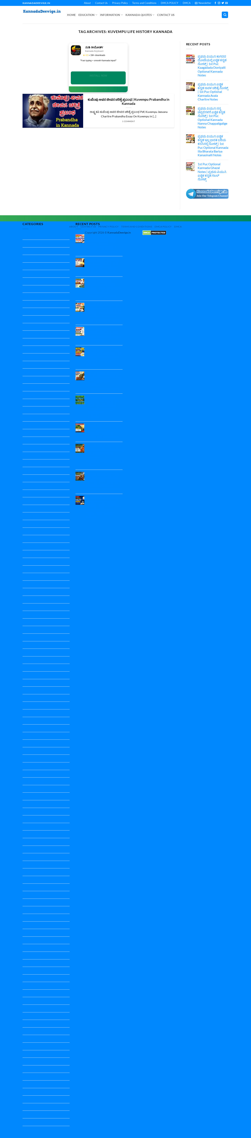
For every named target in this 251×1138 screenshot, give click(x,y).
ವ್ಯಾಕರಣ (28, 1122)
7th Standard (31, 342)
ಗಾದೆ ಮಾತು (29, 1069)
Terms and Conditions (144, 3)
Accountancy (31, 380)
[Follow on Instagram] (219, 3)
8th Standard (31, 357)
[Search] (225, 15)
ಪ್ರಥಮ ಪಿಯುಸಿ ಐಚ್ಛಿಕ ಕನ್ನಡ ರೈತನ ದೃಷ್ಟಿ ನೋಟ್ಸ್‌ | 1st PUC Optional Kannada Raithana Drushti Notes (104, 431)
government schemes (37, 486)
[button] (203, 3)
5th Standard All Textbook (40, 319)
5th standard (31, 311)
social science (32, 970)
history (27, 531)
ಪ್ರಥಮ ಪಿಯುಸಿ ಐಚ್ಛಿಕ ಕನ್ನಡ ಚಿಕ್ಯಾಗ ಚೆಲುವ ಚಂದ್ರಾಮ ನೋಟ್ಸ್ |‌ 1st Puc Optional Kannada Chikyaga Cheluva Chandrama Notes (104, 507)
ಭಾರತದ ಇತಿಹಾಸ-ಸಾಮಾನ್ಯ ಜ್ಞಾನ (42, 1092)
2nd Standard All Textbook (40, 289)
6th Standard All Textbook (40, 334)
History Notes (32, 539)
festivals (28, 478)
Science (28, 917)
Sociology (29, 985)
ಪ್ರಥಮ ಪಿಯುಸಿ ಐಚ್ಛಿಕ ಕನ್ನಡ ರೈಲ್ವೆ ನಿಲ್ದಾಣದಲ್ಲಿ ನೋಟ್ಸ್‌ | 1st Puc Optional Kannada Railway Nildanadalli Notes (104, 356)
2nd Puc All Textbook (37, 281)
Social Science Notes (36, 978)
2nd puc (28, 274)
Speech (27, 1001)
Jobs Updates (32, 554)
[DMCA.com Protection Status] (154, 232)
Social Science (32, 955)
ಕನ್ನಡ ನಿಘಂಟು (31, 1054)
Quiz (26, 902)
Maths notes (31, 743)
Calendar (29, 395)
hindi (26, 501)
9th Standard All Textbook (40, 372)
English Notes (32, 448)
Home (71, 14)
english (27, 433)
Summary (29, 1008)
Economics (30, 402)
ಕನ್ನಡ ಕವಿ (28, 1046)
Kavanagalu (30, 721)
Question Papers (34, 895)
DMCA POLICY (169, 3)
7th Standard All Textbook (40, 349)
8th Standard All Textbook (40, 365)
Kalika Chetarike (34, 561)
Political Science (33, 789)
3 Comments (98, 417)
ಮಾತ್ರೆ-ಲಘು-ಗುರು (33, 1107)
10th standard (32, 243)
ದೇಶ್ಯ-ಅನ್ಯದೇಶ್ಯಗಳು (34, 1084)
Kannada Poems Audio (38, 705)
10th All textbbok (34, 236)
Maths (27, 736)
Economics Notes (34, 410)
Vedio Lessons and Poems (40, 1016)
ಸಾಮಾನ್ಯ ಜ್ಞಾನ (31, 1130)
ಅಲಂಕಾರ (28, 1031)
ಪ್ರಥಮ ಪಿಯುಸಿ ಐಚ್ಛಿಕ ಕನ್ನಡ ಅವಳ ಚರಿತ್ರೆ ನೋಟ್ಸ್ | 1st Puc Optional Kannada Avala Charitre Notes (213, 91)
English (27, 418)
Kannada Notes (33, 630)
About (87, 3)
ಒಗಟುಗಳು (29, 1038)
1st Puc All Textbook (36, 258)
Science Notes (32, 932)
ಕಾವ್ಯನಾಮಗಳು (31, 1061)
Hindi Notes (31, 516)
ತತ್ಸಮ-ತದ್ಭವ (30, 1076)
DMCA (187, 3)
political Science (33, 781)
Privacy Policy (120, 3)
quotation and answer (37, 910)
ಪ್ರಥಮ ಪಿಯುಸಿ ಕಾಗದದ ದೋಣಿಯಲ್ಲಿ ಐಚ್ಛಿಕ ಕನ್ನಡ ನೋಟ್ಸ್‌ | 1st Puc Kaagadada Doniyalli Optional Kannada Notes (212, 65)
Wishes (28, 1023)
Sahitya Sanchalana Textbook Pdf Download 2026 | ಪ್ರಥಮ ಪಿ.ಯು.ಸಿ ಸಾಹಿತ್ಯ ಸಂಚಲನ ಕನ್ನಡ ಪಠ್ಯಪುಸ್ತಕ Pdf (103, 405)
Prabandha (30, 796)
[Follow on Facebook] (215, 3)
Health (27, 493)
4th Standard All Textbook (40, 304)
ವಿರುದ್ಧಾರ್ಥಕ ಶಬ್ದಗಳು (35, 1114)
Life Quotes (30, 728)
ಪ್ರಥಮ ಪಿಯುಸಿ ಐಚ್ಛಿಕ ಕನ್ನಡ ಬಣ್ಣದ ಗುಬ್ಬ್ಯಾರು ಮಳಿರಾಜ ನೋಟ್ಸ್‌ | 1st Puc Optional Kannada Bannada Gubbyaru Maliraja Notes (104, 481)
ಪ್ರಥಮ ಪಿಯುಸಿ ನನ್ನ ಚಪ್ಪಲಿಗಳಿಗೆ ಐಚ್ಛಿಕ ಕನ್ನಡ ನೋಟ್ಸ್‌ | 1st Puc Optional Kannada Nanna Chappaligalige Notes (212, 117)
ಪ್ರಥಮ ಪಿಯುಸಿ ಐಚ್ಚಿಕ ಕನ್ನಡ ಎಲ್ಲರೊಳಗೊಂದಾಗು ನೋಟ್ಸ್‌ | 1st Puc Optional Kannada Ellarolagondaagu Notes (104, 380)
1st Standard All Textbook (40, 266)
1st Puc (28, 251)
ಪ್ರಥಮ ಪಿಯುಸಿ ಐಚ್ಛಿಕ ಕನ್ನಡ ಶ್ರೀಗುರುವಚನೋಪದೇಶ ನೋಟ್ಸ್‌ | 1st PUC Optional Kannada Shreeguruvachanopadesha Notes (105, 455)
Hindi (26, 508)
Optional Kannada (35, 774)
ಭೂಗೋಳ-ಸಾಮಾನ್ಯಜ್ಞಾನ (37, 1099)
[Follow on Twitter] (223, 3)
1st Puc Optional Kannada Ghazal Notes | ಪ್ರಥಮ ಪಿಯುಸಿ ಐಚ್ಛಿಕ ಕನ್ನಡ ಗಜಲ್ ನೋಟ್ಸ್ (212, 171)
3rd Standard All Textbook (40, 296)
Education (86, 14)
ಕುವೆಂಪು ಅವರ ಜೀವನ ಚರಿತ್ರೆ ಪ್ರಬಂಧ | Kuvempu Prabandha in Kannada (128, 102)
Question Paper (33, 804)
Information (110, 14)
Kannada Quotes (139, 14)
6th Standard (31, 327)
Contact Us (101, 3)
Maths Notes (31, 751)
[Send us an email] (226, 3)
